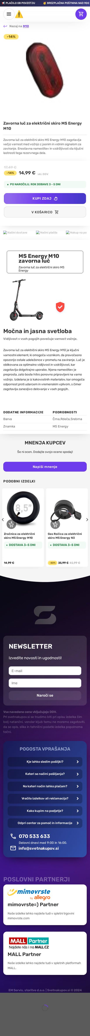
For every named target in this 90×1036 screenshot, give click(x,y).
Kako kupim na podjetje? (45, 811)
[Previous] (3, 528)
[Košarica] (81, 14)
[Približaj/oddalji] (16, 997)
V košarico (42, 212)
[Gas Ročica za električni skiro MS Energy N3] (67, 509)
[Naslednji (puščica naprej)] (16, 1015)
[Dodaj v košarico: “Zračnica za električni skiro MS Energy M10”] (11, 524)
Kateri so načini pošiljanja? (45, 774)
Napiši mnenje (45, 467)
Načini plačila (48, 232)
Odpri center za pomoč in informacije (45, 823)
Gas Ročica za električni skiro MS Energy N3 (65, 535)
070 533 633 (34, 836)
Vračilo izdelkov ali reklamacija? (45, 798)
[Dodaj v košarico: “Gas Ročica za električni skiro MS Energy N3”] (55, 524)
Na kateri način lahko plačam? (45, 786)
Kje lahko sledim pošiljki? (45, 762)
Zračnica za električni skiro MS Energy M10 (19, 535)
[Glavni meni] (9, 14)
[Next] (87, 528)
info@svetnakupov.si (39, 848)
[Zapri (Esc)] (4, 997)
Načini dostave (17, 232)
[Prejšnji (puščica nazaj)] (4, 1015)
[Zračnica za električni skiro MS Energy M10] (23, 509)
